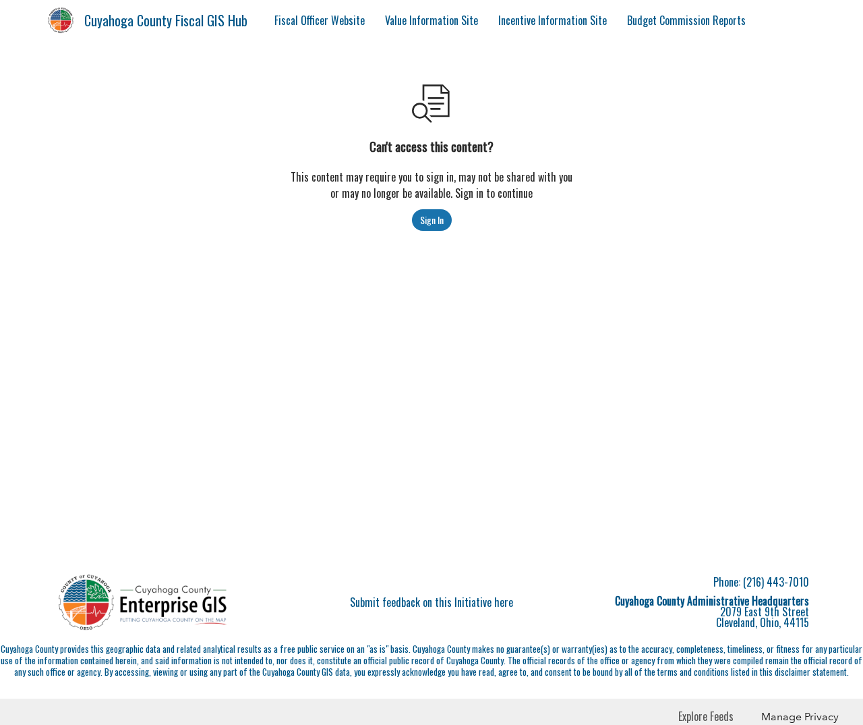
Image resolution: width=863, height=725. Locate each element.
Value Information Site (431, 20)
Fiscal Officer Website (319, 20)
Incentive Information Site (552, 20)
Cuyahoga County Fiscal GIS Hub (165, 20)
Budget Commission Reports (686, 20)
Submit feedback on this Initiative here (431, 602)
